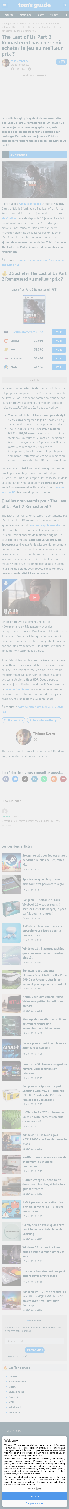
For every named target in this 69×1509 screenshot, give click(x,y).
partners (21, 1445)
